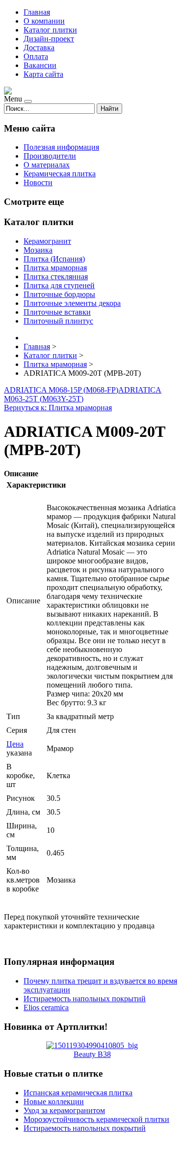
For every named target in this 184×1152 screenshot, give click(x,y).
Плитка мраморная (55, 267)
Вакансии (40, 65)
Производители (50, 156)
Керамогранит (47, 241)
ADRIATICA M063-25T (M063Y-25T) (82, 394)
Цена (15, 744)
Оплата (36, 56)
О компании (44, 21)
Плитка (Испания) (54, 259)
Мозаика (38, 250)
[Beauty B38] (92, 1045)
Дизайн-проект (49, 38)
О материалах (47, 165)
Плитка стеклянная (56, 276)
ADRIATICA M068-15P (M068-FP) (61, 390)
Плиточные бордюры (59, 294)
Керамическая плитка (60, 173)
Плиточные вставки (57, 312)
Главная (37, 12)
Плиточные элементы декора (72, 303)
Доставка (39, 47)
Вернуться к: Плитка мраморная (58, 407)
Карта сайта (43, 74)
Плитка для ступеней (59, 285)
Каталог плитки (50, 30)
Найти (109, 108)
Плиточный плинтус (58, 321)
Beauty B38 (92, 1054)
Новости (38, 182)
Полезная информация (61, 147)
